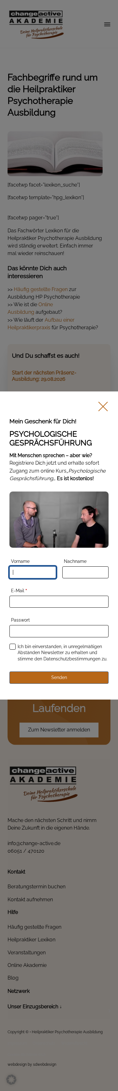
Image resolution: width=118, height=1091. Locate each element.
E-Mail (19, 590)
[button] (11, 1079)
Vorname (20, 561)
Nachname (75, 561)
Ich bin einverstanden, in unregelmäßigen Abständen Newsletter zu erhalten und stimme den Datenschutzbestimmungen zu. (62, 652)
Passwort (20, 620)
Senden (59, 677)
